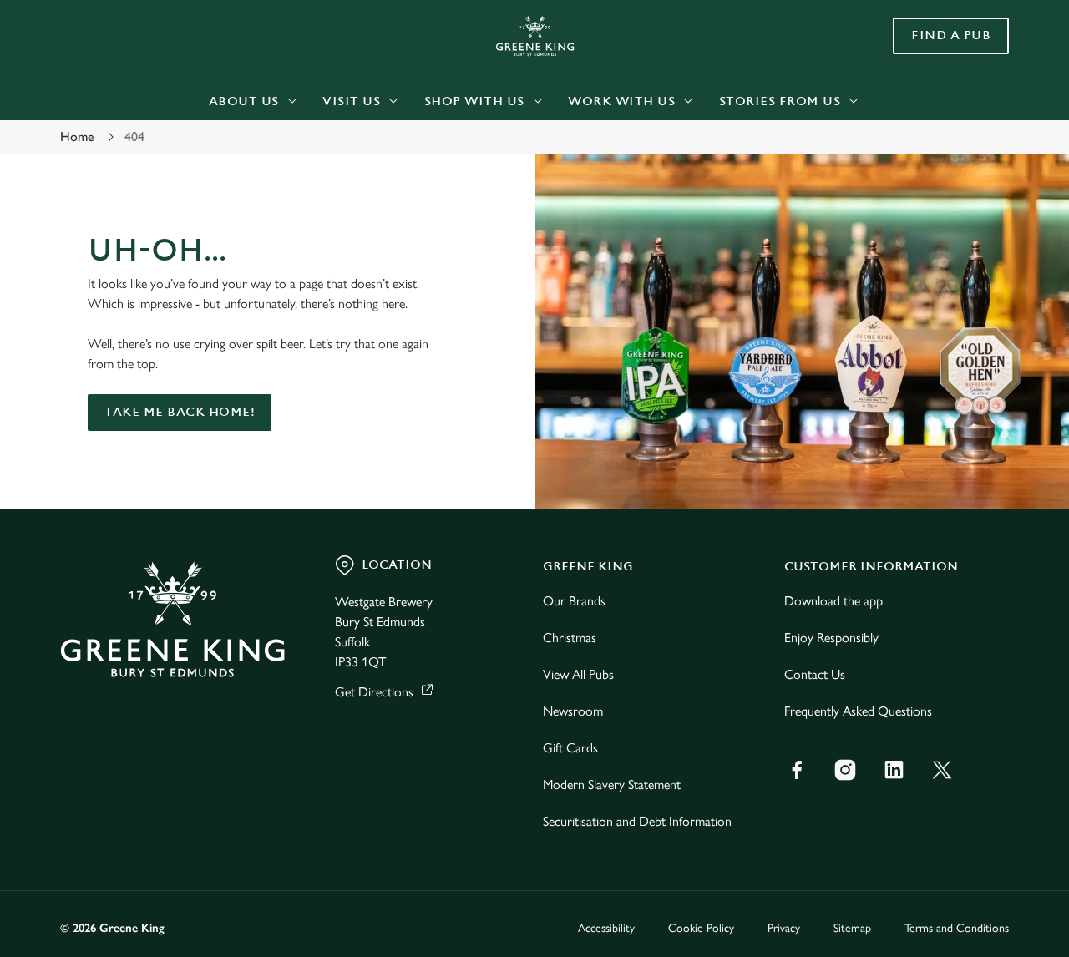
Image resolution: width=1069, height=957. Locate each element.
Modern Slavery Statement (612, 784)
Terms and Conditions (956, 928)
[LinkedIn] (893, 769)
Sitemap (852, 928)
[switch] (480, 188)
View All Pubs (578, 674)
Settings (856, 188)
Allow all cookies (929, 44)
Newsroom (573, 711)
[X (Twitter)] (942, 769)
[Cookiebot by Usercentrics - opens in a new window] (108, 188)
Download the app (833, 601)
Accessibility (606, 928)
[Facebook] (796, 769)
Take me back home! (179, 412)
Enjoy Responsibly (831, 638)
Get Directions (374, 692)
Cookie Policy (701, 928)
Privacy (784, 928)
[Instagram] (845, 769)
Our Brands (574, 601)
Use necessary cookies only (930, 99)
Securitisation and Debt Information (637, 821)
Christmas (569, 638)
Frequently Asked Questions (858, 711)
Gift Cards (570, 748)
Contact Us (814, 674)
